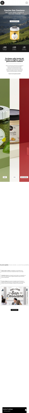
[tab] (4, 265)
